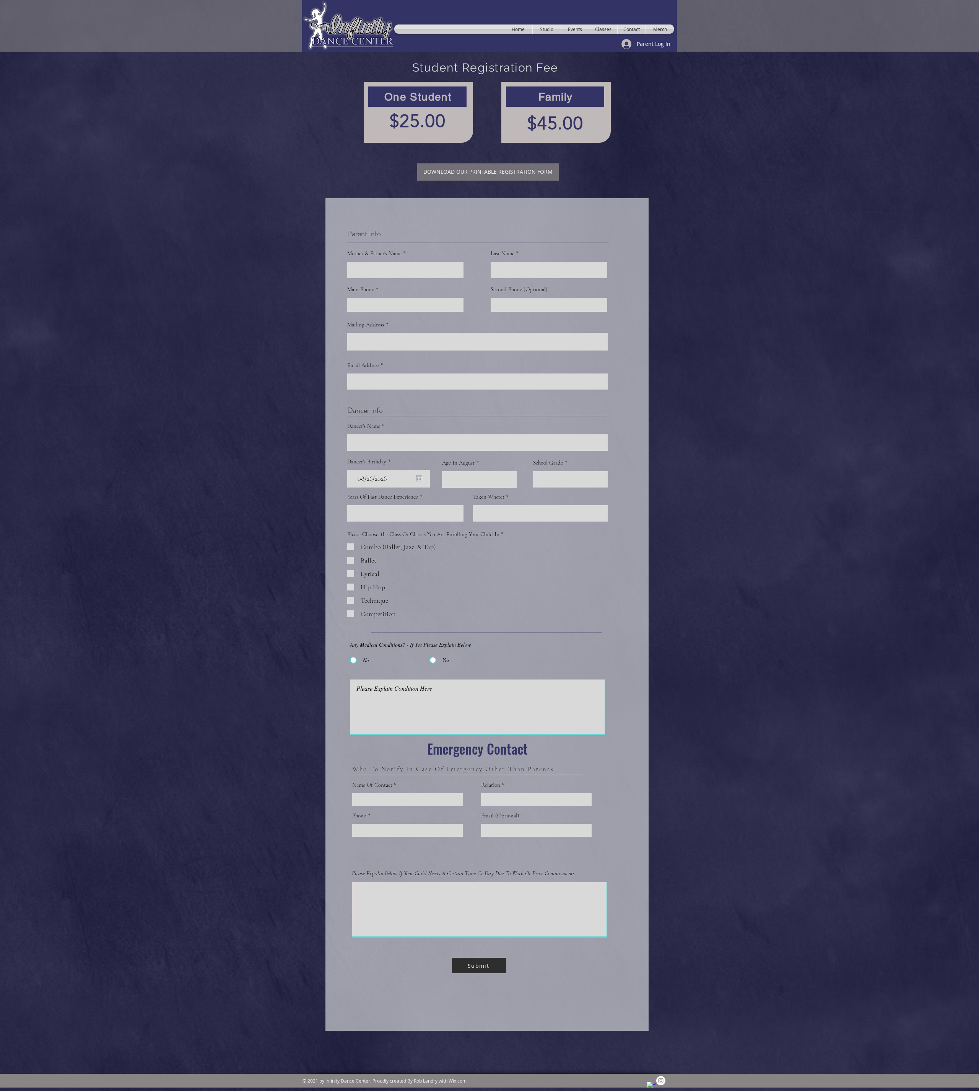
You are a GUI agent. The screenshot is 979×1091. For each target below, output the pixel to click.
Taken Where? (488, 497)
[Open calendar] (419, 478)
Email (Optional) (500, 816)
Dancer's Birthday (370, 462)
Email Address (363, 365)
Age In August (458, 463)
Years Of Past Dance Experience (382, 497)
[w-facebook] (651, 1086)
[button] (479, 965)
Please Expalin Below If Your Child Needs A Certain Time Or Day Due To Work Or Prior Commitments (463, 873)
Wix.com (458, 1081)
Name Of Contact (372, 785)
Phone (360, 816)
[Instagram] (660, 1080)
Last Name (502, 253)
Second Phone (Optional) (519, 289)
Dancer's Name (363, 426)
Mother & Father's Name (374, 253)
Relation (490, 785)
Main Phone (360, 289)
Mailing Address (365, 325)
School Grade (548, 463)
